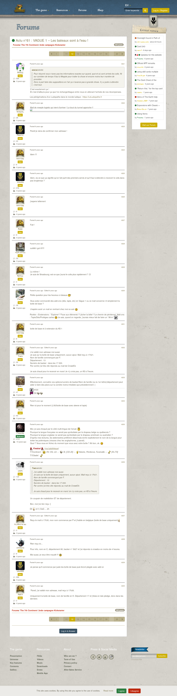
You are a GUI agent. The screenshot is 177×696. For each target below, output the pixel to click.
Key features (16, 662)
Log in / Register (160, 10)
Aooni (20, 229)
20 (117, 53)
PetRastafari (20, 525)
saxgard (20, 182)
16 (95, 53)
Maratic (20, 135)
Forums (82, 10)
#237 (123, 515)
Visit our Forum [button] (149, 125)
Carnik (20, 299)
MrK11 (20, 595)
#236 (123, 462)
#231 (123, 324)
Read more (108, 690)
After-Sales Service (73, 669)
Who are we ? (70, 655)
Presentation (16, 655)
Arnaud (20, 73)
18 (106, 53)
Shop (100, 10)
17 (100, 53)
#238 (123, 539)
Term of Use (69, 659)
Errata (39, 669)
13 (78, 53)
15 (89, 53)
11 (66, 53)
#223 (123, 126)
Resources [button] (62, 10)
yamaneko (20, 548)
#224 (123, 150)
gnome (20, 471)
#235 (123, 424)
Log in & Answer (68, 631)
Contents (14, 666)
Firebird (20, 433)
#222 (123, 103)
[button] (128, 5)
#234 (123, 401)
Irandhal (20, 112)
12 (72, 53)
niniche (35, 70)
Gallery (13, 669)
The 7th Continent (29, 44)
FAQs (39, 655)
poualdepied (20, 253)
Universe (14, 659)
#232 (123, 347)
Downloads (42, 666)
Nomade (20, 276)
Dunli (20, 386)
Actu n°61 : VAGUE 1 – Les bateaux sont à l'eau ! (51, 40)
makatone (20, 159)
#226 (123, 197)
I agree (121, 691)
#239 (123, 562)
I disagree (134, 691)
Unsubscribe (136, 659)
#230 (123, 290)
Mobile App (42, 673)
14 (83, 53)
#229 (123, 267)
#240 (123, 586)
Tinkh (20, 356)
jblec (20, 410)
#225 (123, 173)
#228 (123, 243)
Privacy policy (70, 662)
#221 (123, 64)
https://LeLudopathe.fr (92, 96)
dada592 (20, 571)
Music (40, 662)
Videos (40, 659)
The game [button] (41, 10)
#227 (123, 220)
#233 (123, 377)
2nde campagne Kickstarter (52, 44)
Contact (67, 666)
